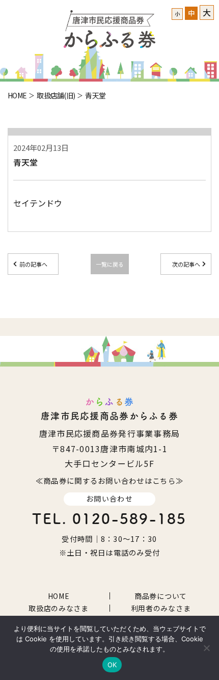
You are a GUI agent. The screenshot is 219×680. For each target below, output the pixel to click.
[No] (206, 648)
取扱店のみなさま (59, 608)
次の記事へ (186, 264)
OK (112, 665)
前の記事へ (33, 264)
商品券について (160, 596)
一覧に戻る (110, 264)
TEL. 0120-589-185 (109, 518)
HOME (59, 596)
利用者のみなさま (161, 608)
